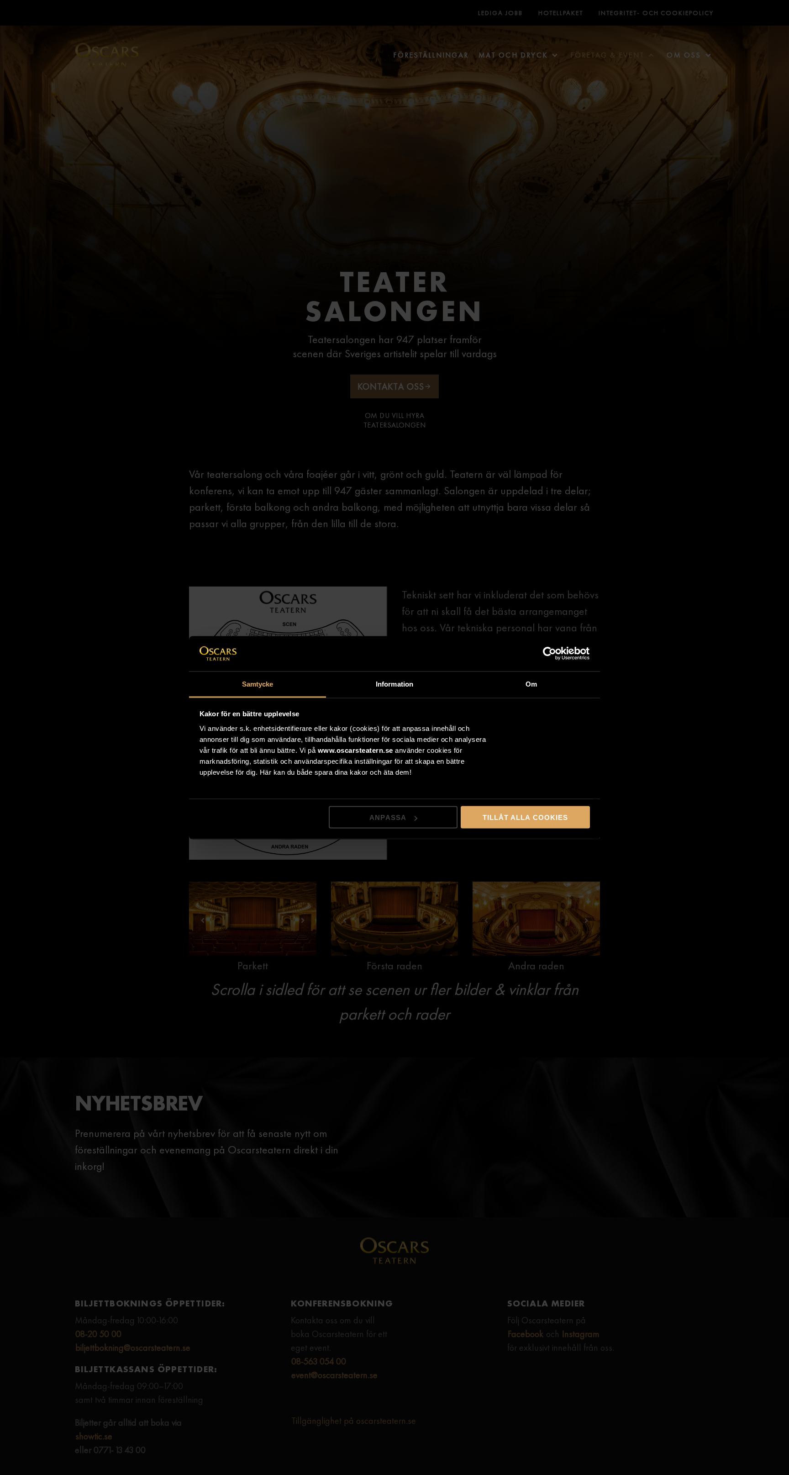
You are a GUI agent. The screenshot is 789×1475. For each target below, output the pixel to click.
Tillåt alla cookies (525, 817)
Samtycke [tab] (258, 683)
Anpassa (387, 817)
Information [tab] (394, 683)
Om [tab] (531, 683)
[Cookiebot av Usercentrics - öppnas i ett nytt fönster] (550, 653)
